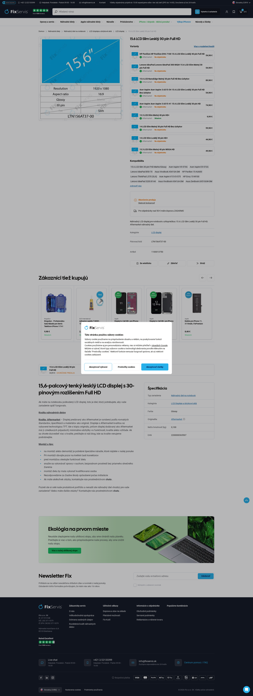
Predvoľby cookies (126, 367)
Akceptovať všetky (154, 367)
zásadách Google (159, 345)
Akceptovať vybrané (98, 367)
